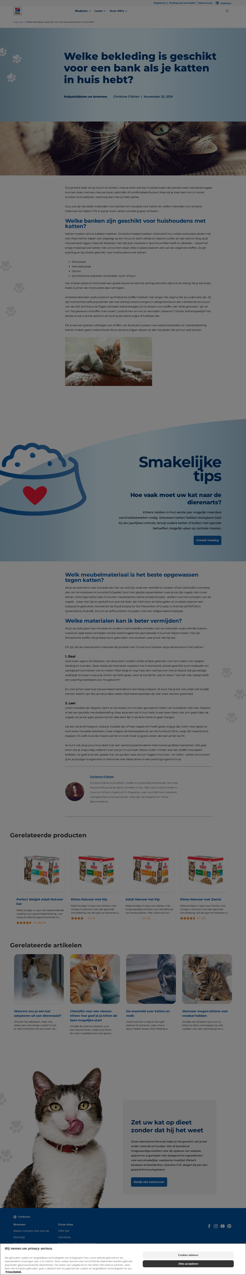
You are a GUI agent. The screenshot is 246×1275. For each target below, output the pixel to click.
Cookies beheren (188, 1255)
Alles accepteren (188, 1263)
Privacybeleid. (14, 1271)
